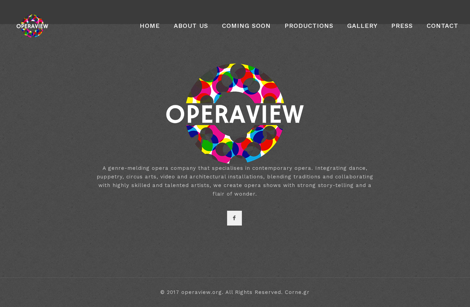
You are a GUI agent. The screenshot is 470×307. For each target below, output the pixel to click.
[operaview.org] (32, 26)
